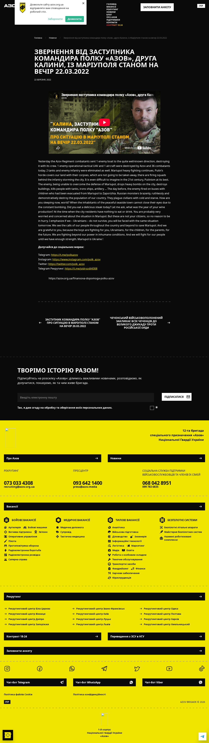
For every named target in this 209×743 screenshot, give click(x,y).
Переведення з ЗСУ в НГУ (127, 636)
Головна (111, 4)
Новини (111, 12)
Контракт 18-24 (114, 25)
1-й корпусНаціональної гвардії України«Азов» (104, 733)
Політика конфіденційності (89, 694)
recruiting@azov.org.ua (19, 486)
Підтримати (113, 20)
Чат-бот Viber (154, 682)
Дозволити (75, 18)
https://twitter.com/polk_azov (66, 264)
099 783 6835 (150, 486)
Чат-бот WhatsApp (88, 682)
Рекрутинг (112, 9)
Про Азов (111, 17)
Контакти (111, 23)
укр (201, 5)
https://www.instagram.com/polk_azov (76, 259)
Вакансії (111, 7)
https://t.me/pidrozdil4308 (81, 268)
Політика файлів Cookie (18, 694)
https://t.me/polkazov (64, 255)
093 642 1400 (87, 483)
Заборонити (55, 18)
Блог (109, 15)
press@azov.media (85, 486)
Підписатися (174, 397)
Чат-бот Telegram (18, 682)
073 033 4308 (18, 483)
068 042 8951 (156, 483)
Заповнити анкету (19, 651)
